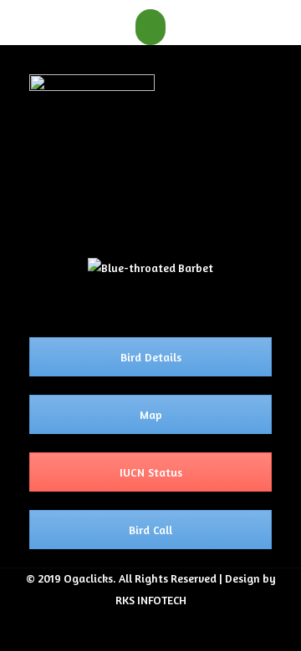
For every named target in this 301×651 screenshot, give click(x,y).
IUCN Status (151, 472)
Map (151, 414)
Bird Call (150, 529)
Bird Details (150, 357)
